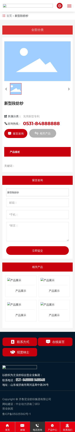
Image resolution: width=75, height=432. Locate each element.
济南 (29, 404)
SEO (37, 404)
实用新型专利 (31, 116)
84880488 (39, 379)
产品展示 (20, 290)
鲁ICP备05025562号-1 (16, 413)
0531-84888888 (41, 123)
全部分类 (37, 29)
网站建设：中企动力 (14, 404)
